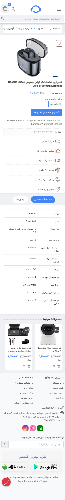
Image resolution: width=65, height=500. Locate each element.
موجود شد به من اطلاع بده (45, 112)
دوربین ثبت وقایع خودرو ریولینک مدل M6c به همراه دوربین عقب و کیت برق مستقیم (19, 349)
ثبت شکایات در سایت (23, 403)
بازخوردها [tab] (20, 199)
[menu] (59, 9)
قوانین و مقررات (56, 393)
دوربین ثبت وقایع (53, 377)
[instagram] (25, 428)
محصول (40, 28)
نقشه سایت (58, 388)
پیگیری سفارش (26, 393)
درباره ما (60, 398)
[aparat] (33, 428)
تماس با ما (28, 388)
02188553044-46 (50, 407)
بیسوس (55, 93)
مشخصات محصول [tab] (43, 199)
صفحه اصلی (55, 28)
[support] (40, 428)
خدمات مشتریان (23, 382)
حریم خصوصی (26, 398)
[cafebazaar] (13, 467)
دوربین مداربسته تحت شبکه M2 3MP (49, 349)
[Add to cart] (58, 367)
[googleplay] (45, 467)
